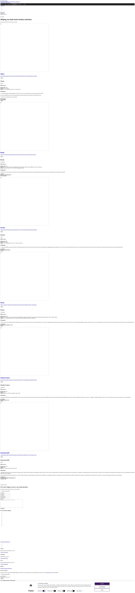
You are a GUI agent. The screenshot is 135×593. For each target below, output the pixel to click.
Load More (67, 481)
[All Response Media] (10, 1)
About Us (2, 4)
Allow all (102, 583)
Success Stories (14, 4)
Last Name (2, 494)
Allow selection (102, 586)
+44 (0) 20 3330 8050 (4, 564)
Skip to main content (3, 0)
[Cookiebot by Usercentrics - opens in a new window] (30, 591)
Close (2, 156)
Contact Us (2, 5)
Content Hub (19, 4)
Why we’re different (8, 4)
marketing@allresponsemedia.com (6, 568)
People (25, 4)
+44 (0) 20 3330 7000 (4, 552)
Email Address (3, 576)
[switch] (54, 591)
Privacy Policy (48, 572)
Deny (102, 589)
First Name (2, 492)
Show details (79, 590)
